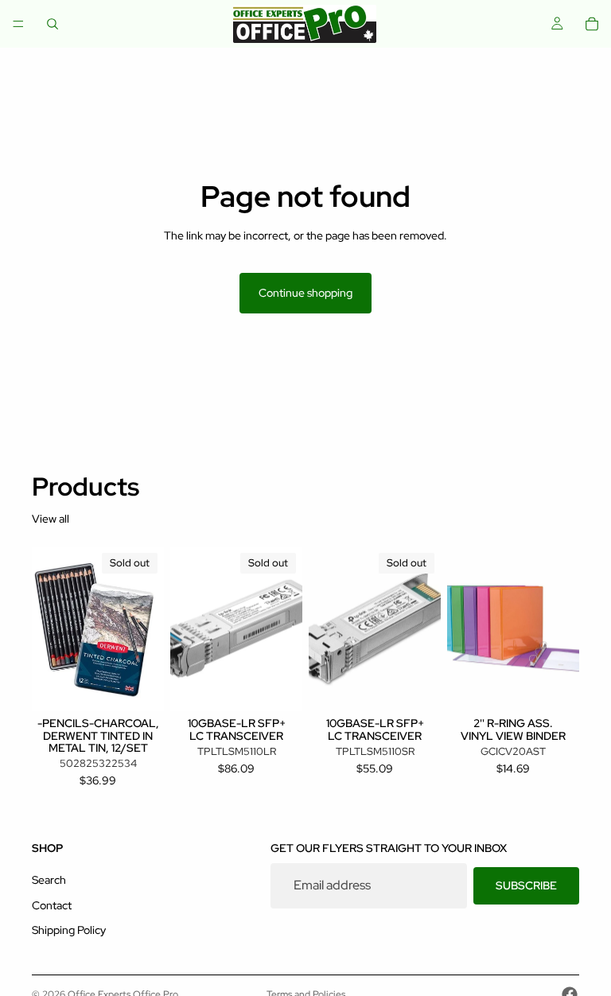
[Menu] (18, 24)
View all (50, 519)
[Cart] (591, 23)
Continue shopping (305, 293)
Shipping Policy (69, 931)
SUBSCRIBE (526, 885)
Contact (52, 905)
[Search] (52, 23)
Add (568, 686)
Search (49, 880)
